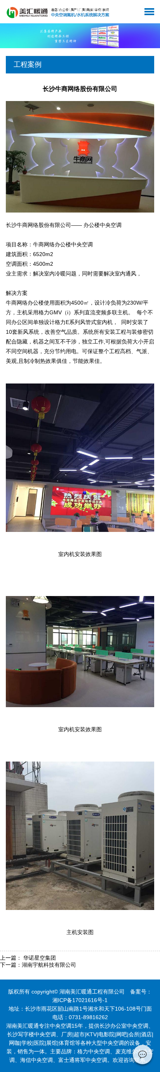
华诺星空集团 (39, 958)
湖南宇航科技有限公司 (49, 965)
